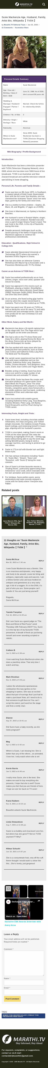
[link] (8, 902)
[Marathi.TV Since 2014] (24, 4)
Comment (8, 949)
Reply (41, 561)
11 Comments (7, 28)
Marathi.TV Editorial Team (14, 25)
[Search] (43, 4)
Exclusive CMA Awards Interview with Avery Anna (24, 901)
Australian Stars (21, 28)
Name (7, 978)
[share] (39, 901)
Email (7, 988)
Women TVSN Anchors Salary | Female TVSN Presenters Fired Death (21, 1015)
